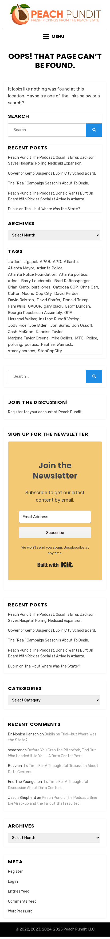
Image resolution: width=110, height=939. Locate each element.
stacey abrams (21, 350)
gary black (53, 306)
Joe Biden (38, 325)
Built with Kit (55, 565)
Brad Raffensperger (71, 280)
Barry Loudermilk (36, 280)
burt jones (41, 287)
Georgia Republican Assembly (35, 312)
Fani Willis (16, 306)
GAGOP (34, 306)
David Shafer (48, 300)
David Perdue (66, 293)
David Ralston (21, 300)
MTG (79, 338)
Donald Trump (76, 300)
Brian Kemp (18, 287)
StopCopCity (50, 350)
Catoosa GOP (65, 287)
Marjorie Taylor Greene (28, 338)
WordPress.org (20, 911)
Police (91, 338)
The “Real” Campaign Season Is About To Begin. (48, 183)
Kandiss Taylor (49, 331)
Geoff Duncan (77, 306)
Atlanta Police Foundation (32, 274)
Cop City (44, 293)
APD (57, 261)
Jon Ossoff (82, 325)
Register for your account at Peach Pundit (45, 412)
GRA (68, 312)
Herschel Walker (22, 319)
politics (31, 344)
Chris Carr (89, 287)
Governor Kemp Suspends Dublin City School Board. (52, 173)
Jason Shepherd (22, 797)
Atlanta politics (73, 274)
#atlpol (14, 261)
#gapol (30, 261)
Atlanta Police (49, 268)
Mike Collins (61, 338)
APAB (45, 261)
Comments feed (22, 901)
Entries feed (18, 891)
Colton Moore (20, 293)
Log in (13, 881)
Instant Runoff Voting (59, 319)
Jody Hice (17, 325)
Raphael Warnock (56, 344)
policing (15, 344)
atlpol (13, 280)
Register (15, 871)
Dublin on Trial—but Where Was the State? (44, 209)
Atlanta (71, 261)
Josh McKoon (20, 331)
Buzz (12, 766)
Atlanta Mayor (21, 268)
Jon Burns (59, 325)
